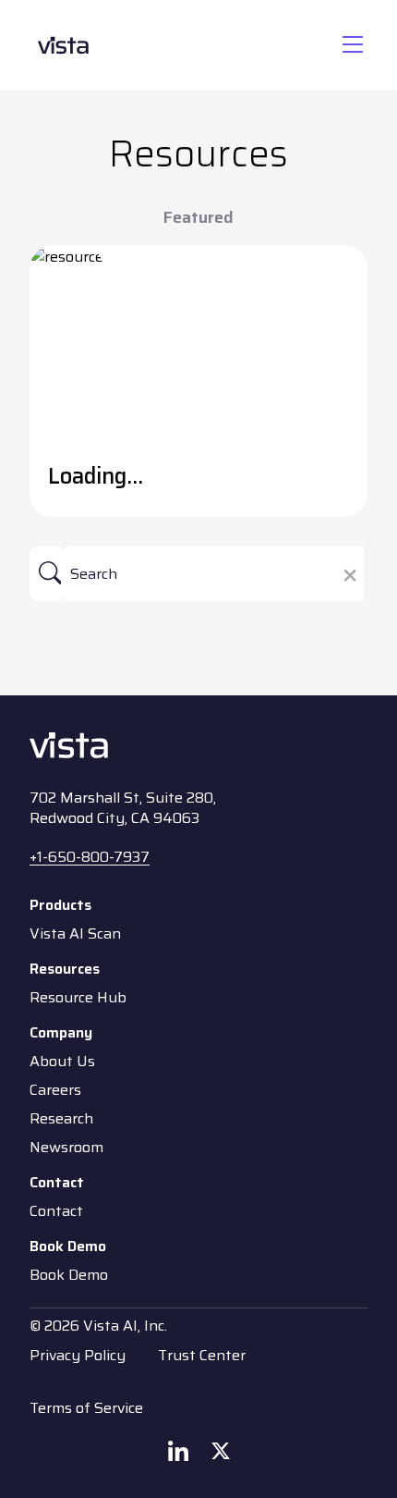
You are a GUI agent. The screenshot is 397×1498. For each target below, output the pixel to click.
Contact (56, 1211)
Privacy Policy (78, 1355)
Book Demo (69, 1275)
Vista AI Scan (75, 934)
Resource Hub (78, 998)
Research (61, 1119)
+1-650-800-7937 (90, 856)
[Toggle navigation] (352, 45)
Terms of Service (86, 1407)
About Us (62, 1061)
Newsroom (66, 1147)
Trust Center (202, 1355)
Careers (55, 1090)
